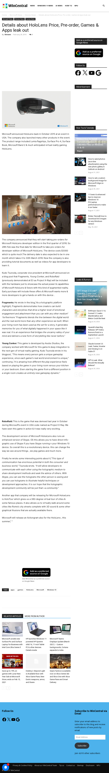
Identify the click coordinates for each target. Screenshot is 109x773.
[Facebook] (22, 83)
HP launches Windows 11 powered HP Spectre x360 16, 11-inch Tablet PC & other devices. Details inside (36, 644)
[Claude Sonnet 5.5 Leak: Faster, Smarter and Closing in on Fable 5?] (80, 346)
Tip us (61, 765)
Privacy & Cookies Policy (22, 765)
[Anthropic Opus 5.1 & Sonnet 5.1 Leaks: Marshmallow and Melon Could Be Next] (80, 313)
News (32, 6)
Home (4, 15)
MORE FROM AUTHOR (35, 616)
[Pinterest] (35, 83)
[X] (28, 83)
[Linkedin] (48, 83)
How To (68, 6)
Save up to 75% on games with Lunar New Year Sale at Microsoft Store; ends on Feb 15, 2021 (11, 676)
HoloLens (29, 590)
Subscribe (82, 745)
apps (12, 590)
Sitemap (80, 765)
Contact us (70, 765)
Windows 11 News (45, 6)
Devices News (30, 15)
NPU (76, 6)
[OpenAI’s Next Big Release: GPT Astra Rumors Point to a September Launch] (80, 330)
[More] (68, 83)
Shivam (8, 34)
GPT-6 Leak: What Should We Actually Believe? (96, 362)
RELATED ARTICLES (12, 616)
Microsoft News (16, 15)
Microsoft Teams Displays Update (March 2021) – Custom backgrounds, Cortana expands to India (60, 644)
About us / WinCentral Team (45, 765)
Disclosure (90, 765)
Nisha (79, 303)
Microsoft (40, 590)
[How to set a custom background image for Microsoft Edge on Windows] (80, 181)
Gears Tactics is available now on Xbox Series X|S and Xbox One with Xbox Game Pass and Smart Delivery (60, 676)
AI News (59, 6)
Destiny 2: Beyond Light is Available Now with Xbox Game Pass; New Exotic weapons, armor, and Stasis (35, 676)
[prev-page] (4, 688)
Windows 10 (51, 590)
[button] (103, 5)
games (20, 590)
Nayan (80, 151)
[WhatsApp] (41, 83)
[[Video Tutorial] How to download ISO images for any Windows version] (80, 219)
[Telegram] (61, 83)
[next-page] (8, 688)
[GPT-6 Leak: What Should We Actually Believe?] (80, 363)
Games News (30, 19)
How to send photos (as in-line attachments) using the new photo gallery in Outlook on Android (97, 164)
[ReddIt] (54, 83)
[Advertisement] (36, 59)
